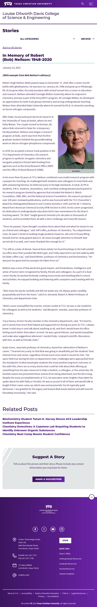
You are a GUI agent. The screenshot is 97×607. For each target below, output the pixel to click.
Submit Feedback (66, 573)
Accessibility (26, 593)
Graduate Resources (68, 563)
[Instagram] (61, 529)
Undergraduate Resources (70, 558)
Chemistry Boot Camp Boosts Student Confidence (36, 434)
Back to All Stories (12, 47)
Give (65, 540)
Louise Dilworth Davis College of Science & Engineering (31, 15)
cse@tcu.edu (23, 575)
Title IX (65, 593)
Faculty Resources (67, 568)
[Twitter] (44, 529)
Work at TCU (13, 593)
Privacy (41, 596)
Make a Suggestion (48, 479)
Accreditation (53, 596)
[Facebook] (35, 529)
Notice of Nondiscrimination (47, 593)
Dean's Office (64, 553)
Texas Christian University (48, 603)
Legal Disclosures (78, 593)
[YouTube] (52, 529)
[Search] (82, 4)
